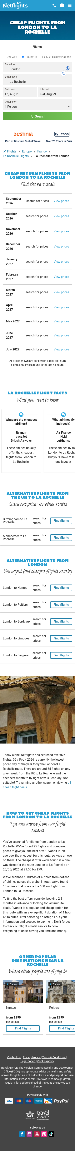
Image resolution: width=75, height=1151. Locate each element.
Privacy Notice (32, 1057)
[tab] (38, 47)
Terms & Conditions (54, 1057)
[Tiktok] (51, 1134)
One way (12, 56)
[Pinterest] (44, 1134)
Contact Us (14, 1057)
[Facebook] (22, 1134)
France (42, 151)
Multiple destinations (58, 56)
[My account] (62, 5)
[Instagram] (29, 1134)
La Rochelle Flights (16, 156)
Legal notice (28, 1061)
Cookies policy (45, 1061)
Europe (27, 151)
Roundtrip (32, 56)
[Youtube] (37, 1134)
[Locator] (67, 68)
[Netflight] (15, 5)
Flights (11, 151)
